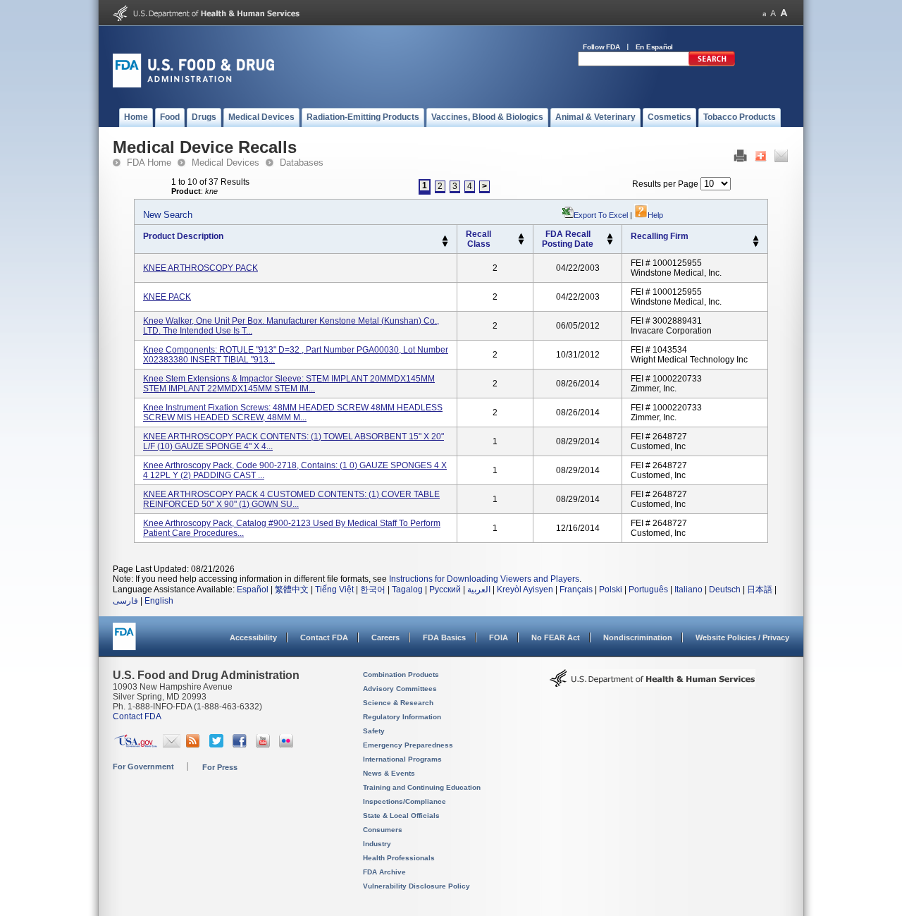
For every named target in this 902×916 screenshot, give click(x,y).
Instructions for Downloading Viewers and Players (484, 579)
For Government (143, 766)
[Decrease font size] (764, 13)
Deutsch (725, 589)
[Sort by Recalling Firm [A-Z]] (756, 238)
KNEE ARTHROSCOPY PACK (200, 268)
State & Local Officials (401, 815)
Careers (385, 637)
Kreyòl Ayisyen (525, 589)
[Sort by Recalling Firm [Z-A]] (756, 245)
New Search (167, 214)
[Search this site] (711, 63)
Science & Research (398, 703)
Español (252, 589)
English (158, 601)
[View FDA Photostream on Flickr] (288, 745)
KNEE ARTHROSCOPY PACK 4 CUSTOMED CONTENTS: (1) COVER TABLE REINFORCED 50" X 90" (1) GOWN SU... (291, 499)
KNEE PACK (167, 297)
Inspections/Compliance (404, 801)
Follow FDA (601, 47)
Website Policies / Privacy (742, 637)
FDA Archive (384, 872)
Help (655, 215)
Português (648, 589)
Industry (377, 844)
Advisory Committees (400, 688)
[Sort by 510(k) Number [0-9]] (521, 236)
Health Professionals (399, 858)
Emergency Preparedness (408, 745)
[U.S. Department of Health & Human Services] (652, 683)
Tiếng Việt (334, 589)
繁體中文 (292, 589)
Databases (301, 162)
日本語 (759, 589)
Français (576, 589)
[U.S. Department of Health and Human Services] (206, 18)
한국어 (372, 589)
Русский (445, 589)
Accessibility (253, 637)
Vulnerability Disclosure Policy (416, 886)
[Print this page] (740, 159)
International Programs (402, 759)
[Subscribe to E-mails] (171, 745)
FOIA (498, 637)
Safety (374, 731)
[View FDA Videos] (264, 745)
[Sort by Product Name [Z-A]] (445, 245)
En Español (655, 47)
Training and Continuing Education (422, 787)
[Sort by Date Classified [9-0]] (610, 243)
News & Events (389, 773)
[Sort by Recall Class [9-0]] (521, 243)
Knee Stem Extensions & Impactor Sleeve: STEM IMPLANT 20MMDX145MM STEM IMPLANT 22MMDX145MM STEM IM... (289, 383)
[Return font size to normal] (773, 13)
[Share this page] (760, 159)
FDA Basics (444, 637)
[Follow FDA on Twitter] (218, 745)
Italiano (688, 589)
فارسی (125, 601)
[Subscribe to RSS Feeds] (195, 745)
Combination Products (401, 674)
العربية (478, 589)
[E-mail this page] (781, 159)
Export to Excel (601, 215)
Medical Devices (225, 162)
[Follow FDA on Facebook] (241, 745)
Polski (610, 589)
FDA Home (149, 162)
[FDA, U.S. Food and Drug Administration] (193, 85)
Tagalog (407, 589)
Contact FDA (324, 637)
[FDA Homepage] (124, 642)
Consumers (382, 829)
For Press (219, 767)
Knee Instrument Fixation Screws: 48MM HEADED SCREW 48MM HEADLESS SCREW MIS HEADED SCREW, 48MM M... (293, 412)
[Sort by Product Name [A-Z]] (445, 238)
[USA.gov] (135, 745)
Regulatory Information (402, 717)
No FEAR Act (555, 637)
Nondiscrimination (637, 637)
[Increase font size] (784, 13)
